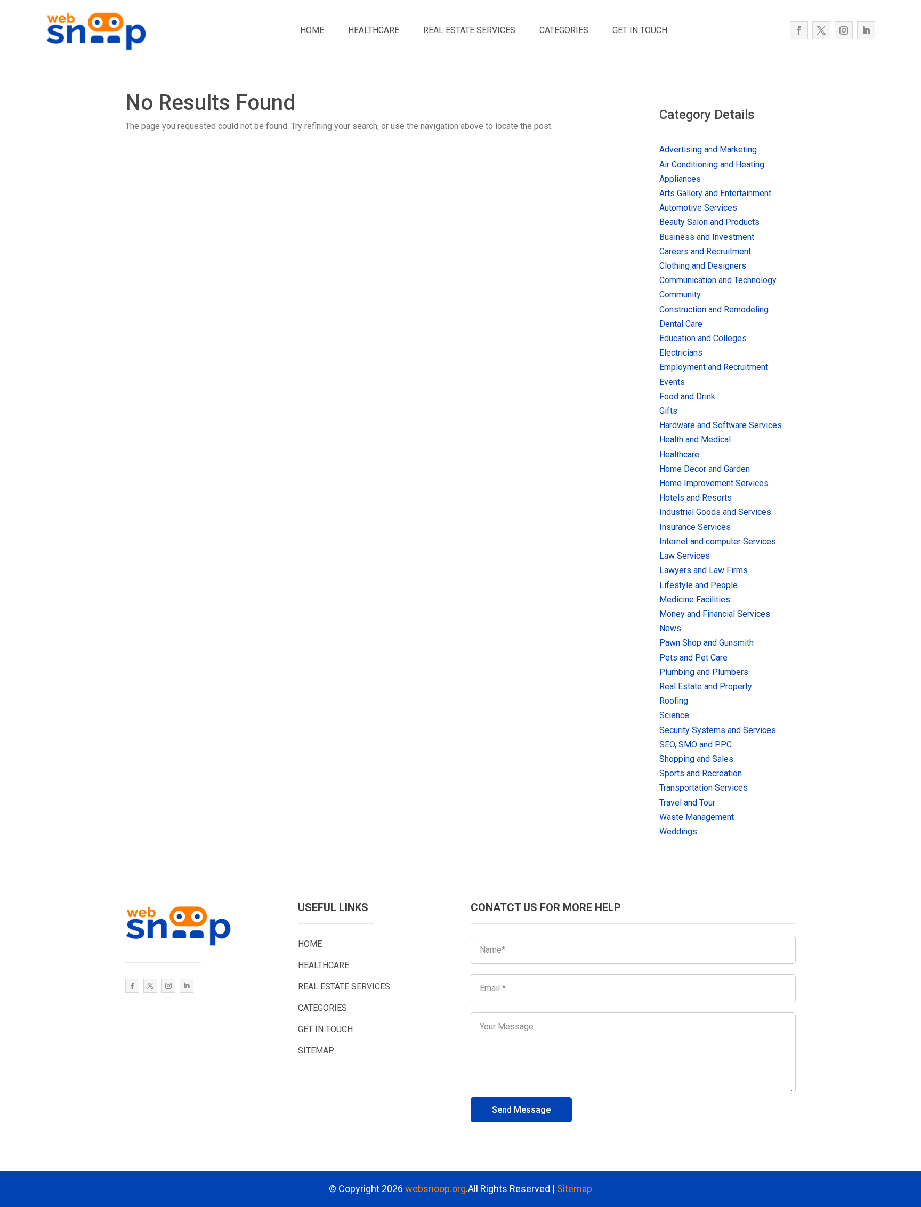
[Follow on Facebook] (799, 30)
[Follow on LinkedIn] (866, 30)
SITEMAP (316, 1050)
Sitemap (574, 1188)
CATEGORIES (563, 30)
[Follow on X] (821, 30)
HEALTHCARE (373, 30)
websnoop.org (435, 1188)
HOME (312, 30)
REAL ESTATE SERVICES (469, 30)
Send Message (521, 1110)
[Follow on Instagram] (844, 30)
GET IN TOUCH (639, 30)
